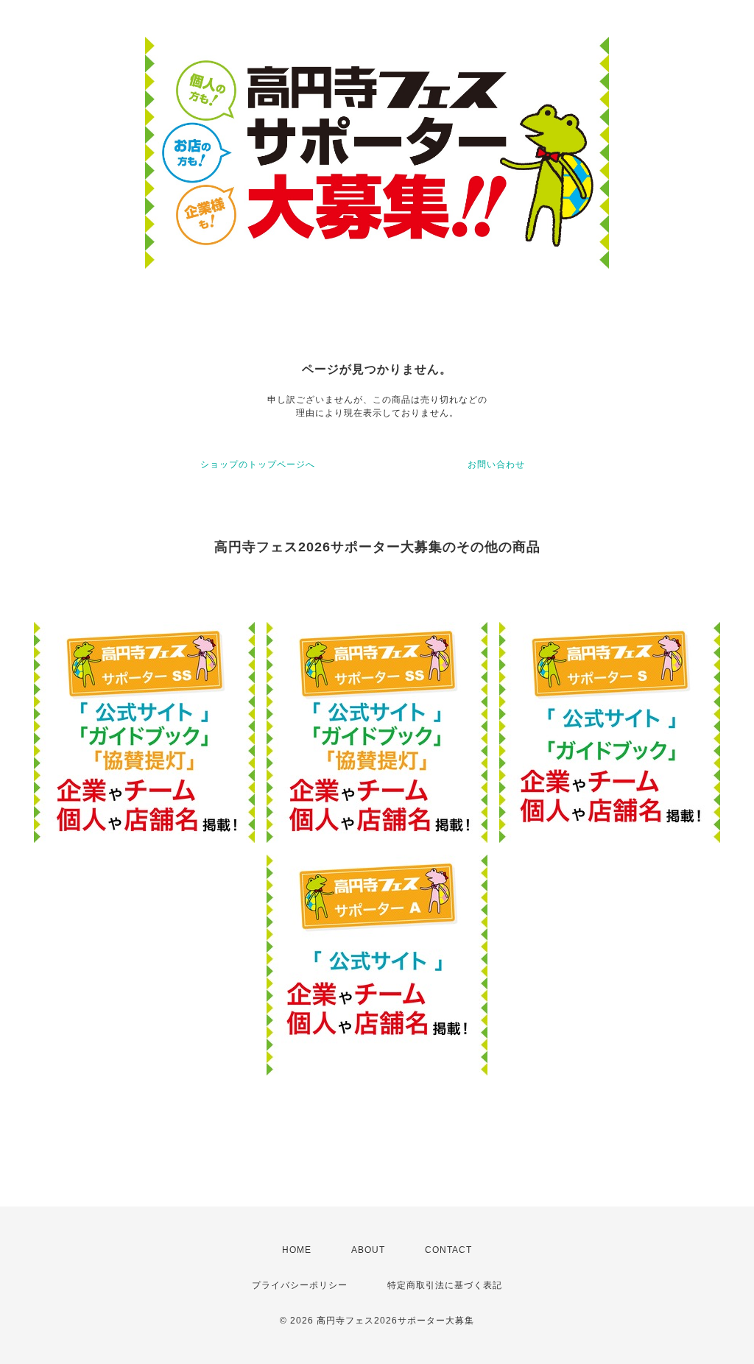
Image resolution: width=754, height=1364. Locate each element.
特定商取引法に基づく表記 (444, 1285)
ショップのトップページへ (257, 464)
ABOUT (368, 1250)
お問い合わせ (496, 464)
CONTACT (448, 1250)
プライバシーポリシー (300, 1285)
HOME (296, 1250)
